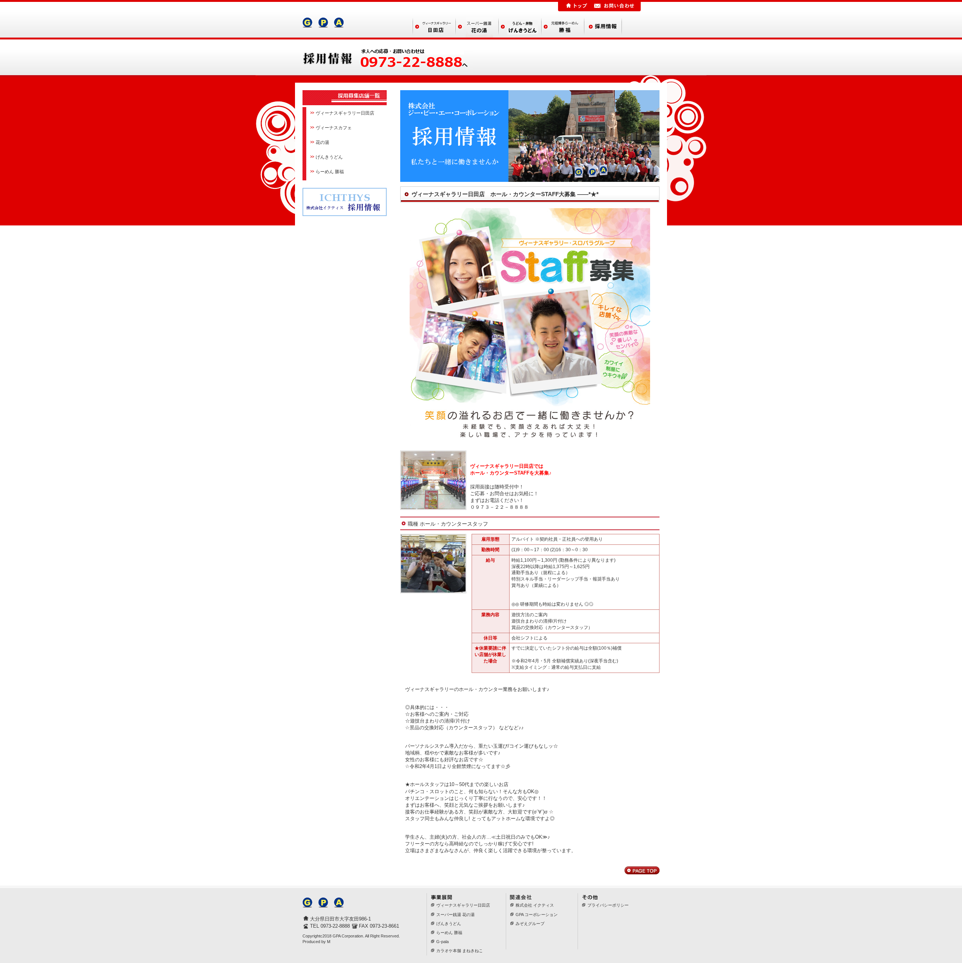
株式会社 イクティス (535, 905)
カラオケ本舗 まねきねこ (459, 950)
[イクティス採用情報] (345, 212)
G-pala (442, 941)
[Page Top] (642, 871)
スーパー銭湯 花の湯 (455, 914)
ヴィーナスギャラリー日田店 (345, 113)
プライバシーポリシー (608, 905)
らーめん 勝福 (330, 171)
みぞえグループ (530, 923)
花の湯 (322, 142)
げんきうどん (329, 157)
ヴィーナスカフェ (334, 127)
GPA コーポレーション (537, 914)
